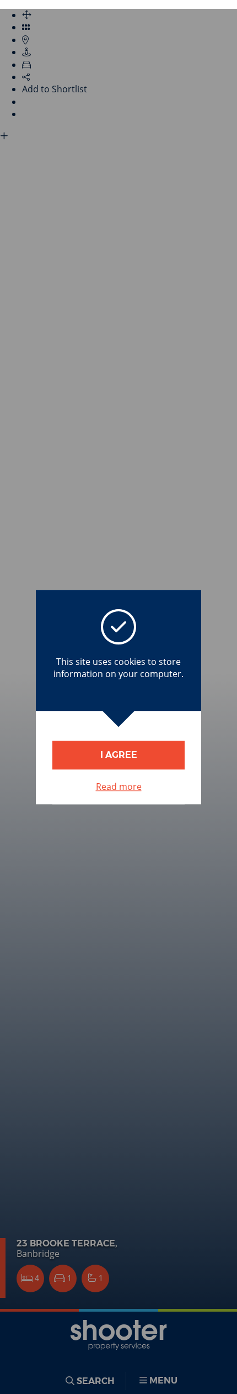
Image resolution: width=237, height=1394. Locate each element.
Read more (119, 786)
